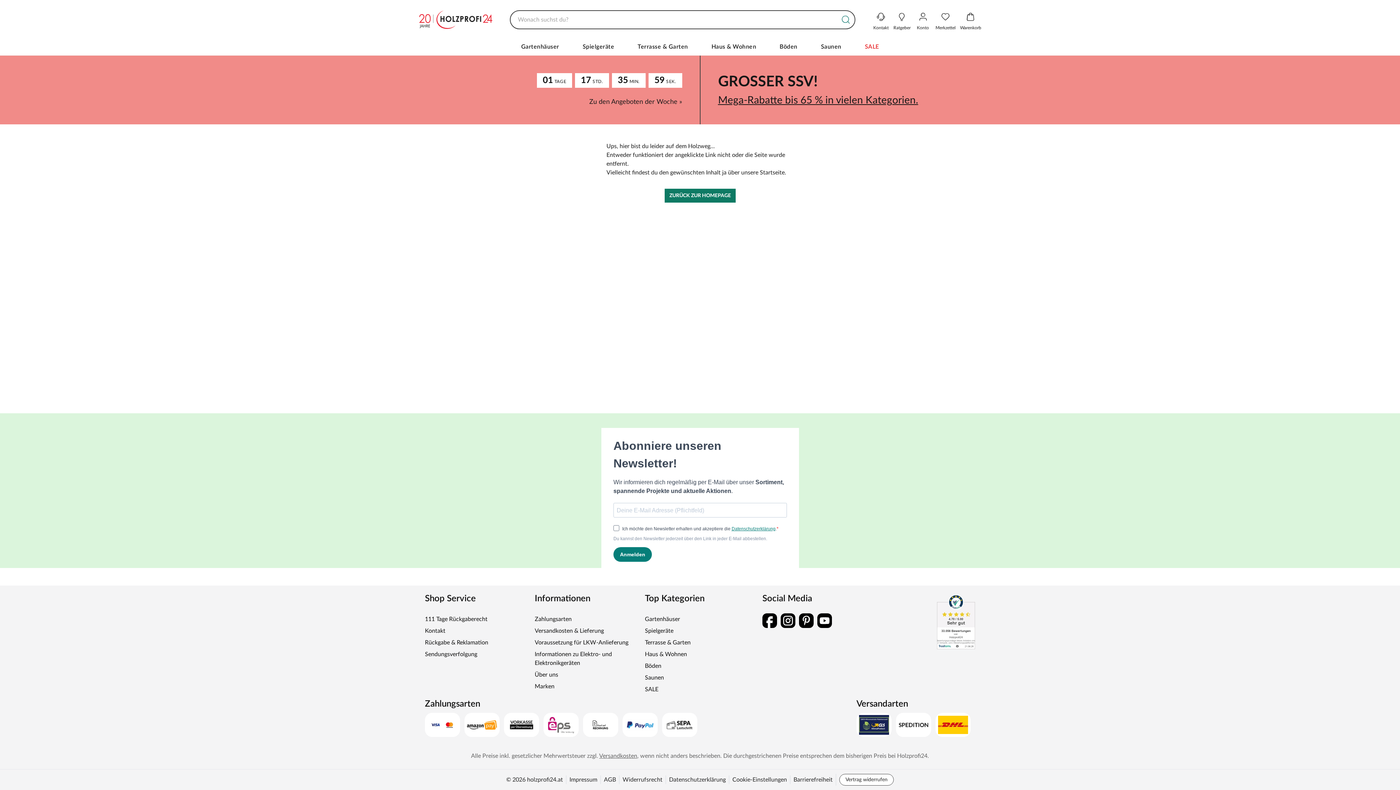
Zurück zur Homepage (700, 195)
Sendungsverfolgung (451, 654)
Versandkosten (618, 756)
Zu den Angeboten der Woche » (635, 102)
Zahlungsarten (553, 619)
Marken (545, 686)
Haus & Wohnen (734, 47)
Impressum (583, 780)
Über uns (546, 675)
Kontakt (435, 631)
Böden (789, 47)
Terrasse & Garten (663, 47)
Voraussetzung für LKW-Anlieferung (581, 643)
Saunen (831, 47)
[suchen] (845, 19)
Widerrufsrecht (642, 780)
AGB (610, 780)
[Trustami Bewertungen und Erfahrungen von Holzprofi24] (956, 621)
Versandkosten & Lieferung (569, 631)
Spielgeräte (599, 47)
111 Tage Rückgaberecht (456, 619)
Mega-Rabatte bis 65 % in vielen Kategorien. (818, 100)
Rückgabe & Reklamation (456, 643)
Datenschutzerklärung (697, 780)
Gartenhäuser (540, 47)
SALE (872, 47)
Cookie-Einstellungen (759, 780)
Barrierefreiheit (813, 780)
